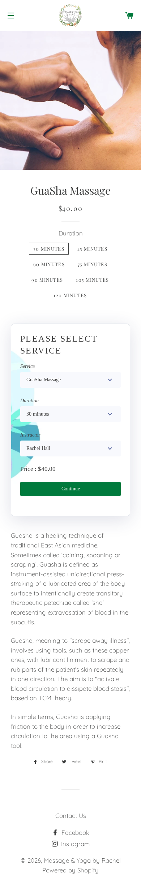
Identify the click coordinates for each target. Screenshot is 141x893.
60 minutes (49, 264)
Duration (71, 233)
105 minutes (92, 280)
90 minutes (47, 280)
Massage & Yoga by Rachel (82, 860)
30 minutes (48, 249)
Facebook (74, 832)
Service (27, 366)
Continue (70, 488)
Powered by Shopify (70, 870)
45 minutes (92, 249)
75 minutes (92, 264)
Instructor (30, 435)
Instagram (74, 844)
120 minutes (70, 295)
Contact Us (70, 815)
